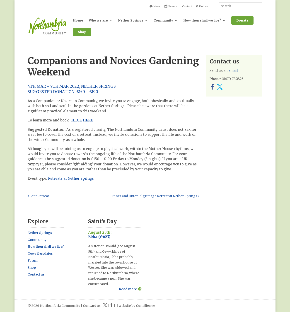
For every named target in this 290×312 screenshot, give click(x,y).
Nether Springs (130, 20)
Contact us (36, 274)
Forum (33, 261)
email (233, 70)
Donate (242, 20)
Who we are (98, 20)
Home (78, 20)
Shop (82, 32)
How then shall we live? (202, 20)
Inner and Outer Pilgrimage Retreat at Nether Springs (155, 196)
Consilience (145, 306)
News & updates (40, 254)
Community (163, 20)
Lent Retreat (39, 196)
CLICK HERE (81, 120)
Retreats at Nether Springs (71, 178)
